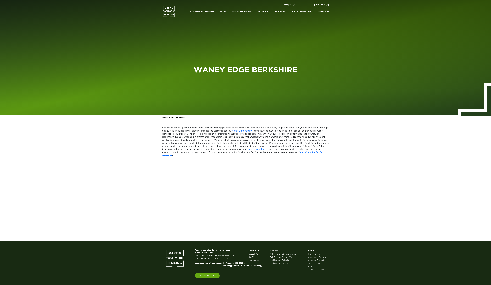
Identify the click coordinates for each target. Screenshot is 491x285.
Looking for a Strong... (279, 263)
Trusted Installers (300, 12)
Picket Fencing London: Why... (283, 254)
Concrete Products (316, 260)
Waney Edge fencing (242, 131)
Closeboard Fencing (317, 257)
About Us (254, 250)
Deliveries (279, 12)
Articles (274, 250)
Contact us (323, 12)
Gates (223, 12)
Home (164, 117)
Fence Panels (314, 254)
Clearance (262, 12)
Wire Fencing (314, 263)
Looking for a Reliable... (280, 260)
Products (313, 250)
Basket (322, 5)
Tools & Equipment (241, 12)
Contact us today (255, 149)
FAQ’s (251, 257)
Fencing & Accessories (202, 12)
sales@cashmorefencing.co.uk (208, 263)
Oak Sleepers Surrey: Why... (282, 257)
